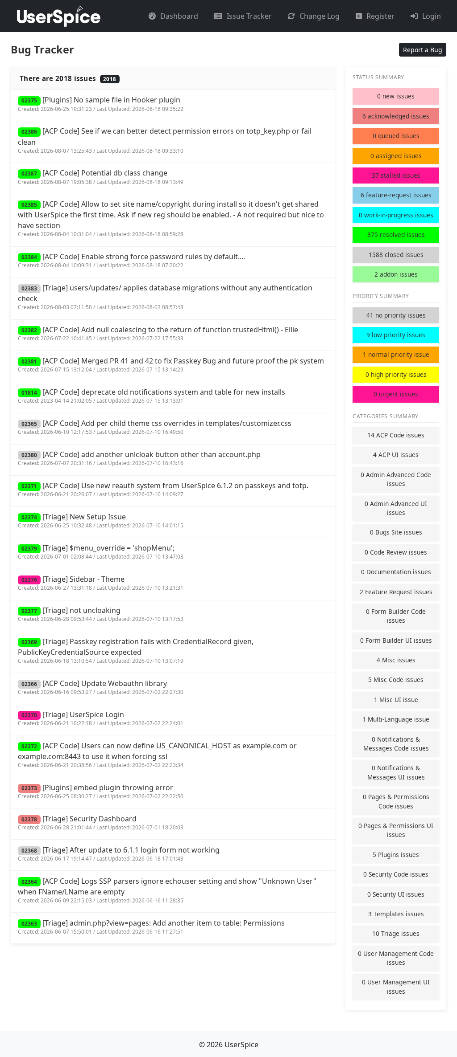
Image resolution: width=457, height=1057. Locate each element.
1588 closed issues (396, 254)
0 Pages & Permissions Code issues (396, 801)
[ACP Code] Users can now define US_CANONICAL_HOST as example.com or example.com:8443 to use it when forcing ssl (157, 755)
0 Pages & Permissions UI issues (395, 830)
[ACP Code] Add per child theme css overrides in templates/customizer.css (154, 427)
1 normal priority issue (396, 354)
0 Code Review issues (396, 552)
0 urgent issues (396, 394)
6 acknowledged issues (395, 116)
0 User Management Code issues (396, 958)
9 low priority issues (395, 335)
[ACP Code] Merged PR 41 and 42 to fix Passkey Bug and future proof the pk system (171, 364)
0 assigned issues (396, 155)
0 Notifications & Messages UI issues (396, 772)
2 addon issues (396, 274)
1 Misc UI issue (396, 699)
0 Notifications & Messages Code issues (396, 743)
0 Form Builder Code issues (396, 615)
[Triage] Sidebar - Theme (100, 583)
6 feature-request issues (396, 195)
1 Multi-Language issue (395, 719)
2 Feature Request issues (396, 592)
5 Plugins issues (396, 854)
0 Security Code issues (395, 874)
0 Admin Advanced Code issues (396, 479)
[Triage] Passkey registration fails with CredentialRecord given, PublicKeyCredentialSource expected (135, 651)
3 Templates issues (396, 914)
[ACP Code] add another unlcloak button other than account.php (139, 458)
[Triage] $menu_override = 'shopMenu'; (100, 551)
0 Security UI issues (395, 894)
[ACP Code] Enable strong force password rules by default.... (131, 260)
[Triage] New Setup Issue (100, 520)
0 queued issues (396, 135)
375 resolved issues (396, 234)
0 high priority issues (396, 374)
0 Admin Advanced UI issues (396, 508)
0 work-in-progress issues (396, 215)
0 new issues (396, 96)
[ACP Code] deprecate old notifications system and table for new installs (151, 395)
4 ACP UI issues (396, 454)
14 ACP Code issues (395, 435)
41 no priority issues (396, 315)
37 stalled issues (396, 175)
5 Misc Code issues (396, 679)
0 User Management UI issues (396, 986)
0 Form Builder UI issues (396, 640)
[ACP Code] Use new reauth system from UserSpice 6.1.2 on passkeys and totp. (163, 489)
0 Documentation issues (396, 571)
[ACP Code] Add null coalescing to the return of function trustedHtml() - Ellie (158, 333)
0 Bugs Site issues (396, 532)
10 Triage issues (396, 933)
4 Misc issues (396, 660)
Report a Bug (422, 49)
